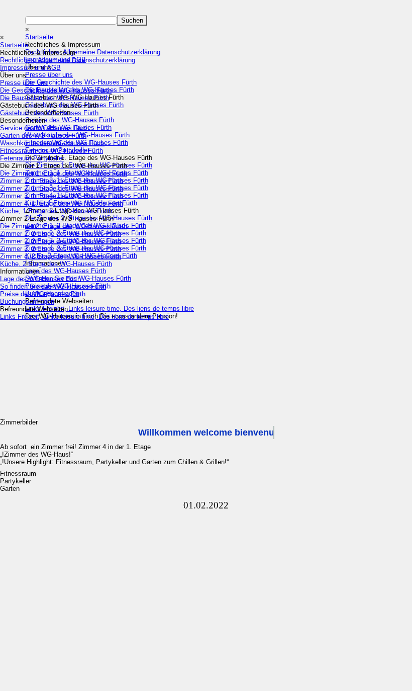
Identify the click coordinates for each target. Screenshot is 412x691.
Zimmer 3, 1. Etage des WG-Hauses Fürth (61, 196)
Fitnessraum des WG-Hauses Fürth (51, 150)
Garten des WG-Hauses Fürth (43, 135)
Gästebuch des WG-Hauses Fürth (49, 113)
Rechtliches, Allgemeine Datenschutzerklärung (67, 60)
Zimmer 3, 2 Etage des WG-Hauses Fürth (60, 248)
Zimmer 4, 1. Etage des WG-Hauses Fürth (61, 203)
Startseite (14, 45)
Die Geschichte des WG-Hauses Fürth (56, 90)
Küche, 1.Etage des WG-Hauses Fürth (56, 211)
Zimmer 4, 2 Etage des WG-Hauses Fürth (60, 256)
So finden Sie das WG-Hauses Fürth (53, 286)
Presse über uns (24, 83)
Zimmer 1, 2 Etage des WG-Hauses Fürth (60, 233)
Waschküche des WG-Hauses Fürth (52, 143)
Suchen (132, 20)
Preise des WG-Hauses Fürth (42, 294)
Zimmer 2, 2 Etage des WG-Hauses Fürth (60, 241)
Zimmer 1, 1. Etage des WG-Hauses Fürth (61, 181)
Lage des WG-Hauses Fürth (40, 279)
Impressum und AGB (30, 67)
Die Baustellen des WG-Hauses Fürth (54, 98)
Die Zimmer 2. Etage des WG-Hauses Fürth (63, 226)
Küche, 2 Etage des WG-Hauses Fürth (56, 264)
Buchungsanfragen (27, 301)
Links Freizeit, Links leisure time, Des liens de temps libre (84, 316)
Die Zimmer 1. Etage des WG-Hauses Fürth (63, 173)
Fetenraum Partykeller (32, 158)
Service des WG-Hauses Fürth (44, 128)
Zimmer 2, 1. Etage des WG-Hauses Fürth (61, 188)
